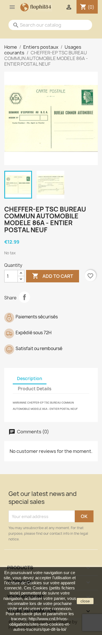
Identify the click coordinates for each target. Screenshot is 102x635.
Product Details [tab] (34, 389)
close (85, 601)
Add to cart (52, 275)
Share (24, 297)
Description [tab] (29, 379)
